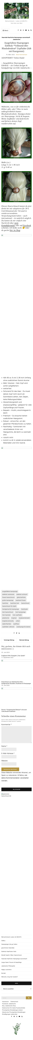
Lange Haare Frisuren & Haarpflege (11, 962)
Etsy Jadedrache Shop (9, 1005)
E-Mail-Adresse (7, 753)
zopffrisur (16, 624)
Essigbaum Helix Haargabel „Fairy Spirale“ (13, 655)
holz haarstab (6, 615)
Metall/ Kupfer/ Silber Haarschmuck (11, 955)
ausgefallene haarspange (9, 591)
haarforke (5, 603)
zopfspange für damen (23, 627)
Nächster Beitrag (24, 640)
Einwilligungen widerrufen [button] (9, 1014)
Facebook (27, 225)
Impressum (5, 1001)
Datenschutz (14, 1001)
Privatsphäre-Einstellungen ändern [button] (12, 1010)
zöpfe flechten (6, 624)
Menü (6, 30)
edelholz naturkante (8, 594)
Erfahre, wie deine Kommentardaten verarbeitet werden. (15, 778)
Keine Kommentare (21, 54)
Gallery (3, 940)
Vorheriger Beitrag (9, 640)
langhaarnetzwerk (24, 618)
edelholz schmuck (21, 594)
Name (4, 746)
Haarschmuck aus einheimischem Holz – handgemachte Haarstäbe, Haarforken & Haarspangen (16, 682)
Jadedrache (16, 39)
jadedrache (5, 618)
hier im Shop (15, 230)
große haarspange (7, 600)
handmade (24, 609)
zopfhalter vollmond (8, 627)
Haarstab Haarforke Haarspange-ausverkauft (16, 37)
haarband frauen (21, 600)
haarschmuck (25, 603)
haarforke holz (14, 603)
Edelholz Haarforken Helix (8, 951)
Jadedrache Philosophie (8, 966)
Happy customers (6, 969)
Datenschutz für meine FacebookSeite (13, 1008)
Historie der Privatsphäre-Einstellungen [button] (13, 1012)
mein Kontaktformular (9, 224)
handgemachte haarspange (10, 609)
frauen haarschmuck (8, 597)
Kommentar (6, 724)
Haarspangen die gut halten (9, 944)
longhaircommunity (8, 621)
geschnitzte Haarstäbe (7, 948)
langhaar (14, 618)
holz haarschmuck (7, 612)
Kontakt (3, 973)
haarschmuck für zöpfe (9, 606)
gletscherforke (21, 597)
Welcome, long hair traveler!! (9, 977)
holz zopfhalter (17, 615)
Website (4, 761)
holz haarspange (20, 612)
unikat (18, 621)
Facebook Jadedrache (9, 1003)
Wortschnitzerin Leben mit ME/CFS (11, 937)
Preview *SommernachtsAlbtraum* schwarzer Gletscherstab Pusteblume (14, 710)
